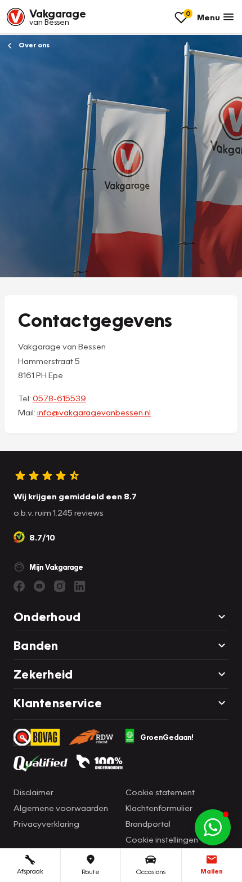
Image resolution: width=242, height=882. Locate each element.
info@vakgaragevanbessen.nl (94, 412)
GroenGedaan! (167, 737)
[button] (213, 827)
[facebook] (19, 586)
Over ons (33, 44)
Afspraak (30, 871)
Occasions (150, 871)
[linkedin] (80, 586)
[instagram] (59, 586)
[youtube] (39, 586)
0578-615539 (59, 398)
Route (91, 871)
